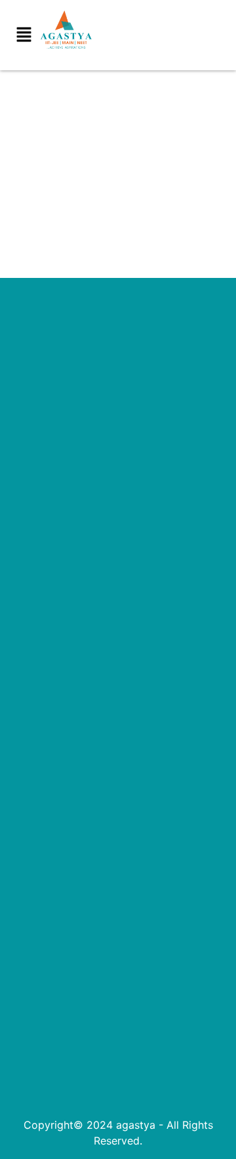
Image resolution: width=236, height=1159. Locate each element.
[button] (23, 35)
